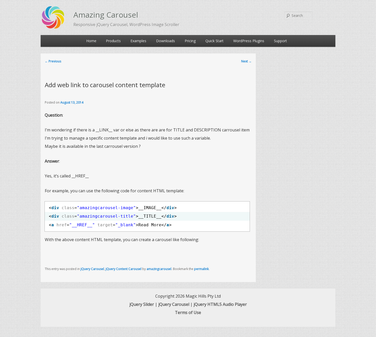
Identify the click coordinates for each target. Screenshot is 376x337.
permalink (201, 269)
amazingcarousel (159, 269)
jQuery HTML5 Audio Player (220, 304)
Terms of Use (188, 312)
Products (113, 40)
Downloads (165, 40)
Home (91, 40)
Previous (53, 61)
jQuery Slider (141, 304)
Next (246, 61)
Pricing (190, 40)
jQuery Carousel (92, 269)
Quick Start (214, 40)
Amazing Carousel (105, 14)
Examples (138, 40)
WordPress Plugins (248, 40)
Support (280, 40)
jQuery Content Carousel (123, 269)
